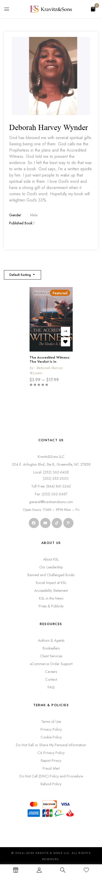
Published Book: (21, 223)
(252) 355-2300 (51, 478)
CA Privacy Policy (51, 752)
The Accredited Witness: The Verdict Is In (50, 359)
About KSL (51, 559)
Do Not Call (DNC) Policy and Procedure (51, 776)
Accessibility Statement (51, 590)
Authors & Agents (51, 640)
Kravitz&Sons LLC (51, 456)
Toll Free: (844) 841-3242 (51, 486)
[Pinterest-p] (68, 523)
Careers (51, 671)
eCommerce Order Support (51, 663)
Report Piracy (51, 760)
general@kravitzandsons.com (51, 501)
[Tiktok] (57, 523)
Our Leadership (51, 567)
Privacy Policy (51, 729)
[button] (93, 9)
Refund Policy (51, 784)
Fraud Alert (51, 768)
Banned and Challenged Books (51, 574)
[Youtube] (45, 523)
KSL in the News (51, 598)
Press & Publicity (51, 606)
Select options (65, 331)
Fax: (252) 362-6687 (51, 494)
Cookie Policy (51, 737)
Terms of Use (51, 721)
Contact (51, 679)
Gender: (15, 215)
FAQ (51, 687)
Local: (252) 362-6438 (51, 472)
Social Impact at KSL (51, 582)
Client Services (51, 656)
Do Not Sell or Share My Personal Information (51, 745)
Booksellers (51, 648)
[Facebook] (34, 523)
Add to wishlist (65, 341)
